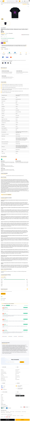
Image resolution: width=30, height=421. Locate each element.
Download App (17, 369)
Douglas (2, 394)
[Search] (19, 1)
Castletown (2, 400)
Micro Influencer (3, 379)
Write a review (3, 293)
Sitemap (2, 374)
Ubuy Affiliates (17, 379)
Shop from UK (7, 411)
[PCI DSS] (2, 408)
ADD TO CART (7, 419)
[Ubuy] (3, 1)
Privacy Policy (14, 415)
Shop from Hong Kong (18, 411)
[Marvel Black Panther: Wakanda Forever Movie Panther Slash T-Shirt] (15, 13)
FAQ (15, 374)
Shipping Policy (3, 378)
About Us (2, 369)
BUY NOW (22, 419)
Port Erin (2, 398)
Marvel (2, 4)
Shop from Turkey (8, 412)
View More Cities (3, 404)
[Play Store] (22, 396)
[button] (22, 1)
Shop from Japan (12, 411)
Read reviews (26, 305)
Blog (16, 378)
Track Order (2, 375)
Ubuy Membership (3, 380)
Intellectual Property (3, 373)
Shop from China (3, 412)
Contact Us (21, 415)
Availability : (2, 34)
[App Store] (17, 396)
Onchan (2, 399)
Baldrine (2, 403)
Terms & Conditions (9, 415)
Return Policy (17, 373)
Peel (1, 395)
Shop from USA (3, 411)
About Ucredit (17, 375)
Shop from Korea (24, 411)
